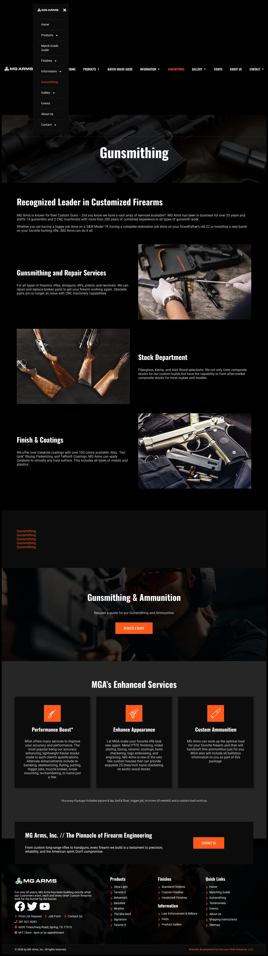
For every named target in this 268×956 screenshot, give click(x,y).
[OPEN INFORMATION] (158, 69)
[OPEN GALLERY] (204, 69)
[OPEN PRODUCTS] (98, 69)
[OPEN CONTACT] (262, 69)
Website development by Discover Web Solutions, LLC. (221, 949)
